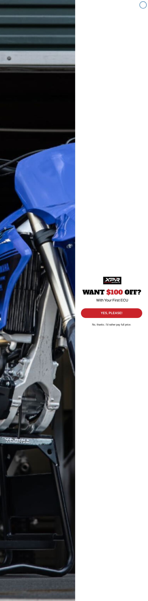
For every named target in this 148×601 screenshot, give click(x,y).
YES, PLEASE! (111, 313)
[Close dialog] (143, 5)
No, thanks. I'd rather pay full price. (111, 324)
